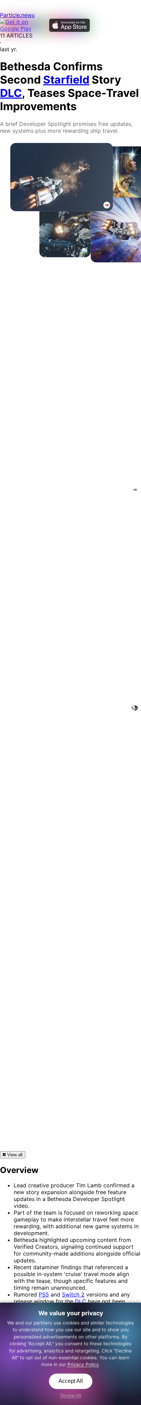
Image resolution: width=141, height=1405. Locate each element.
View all (14, 1154)
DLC (80, 1301)
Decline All (70, 1395)
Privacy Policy (83, 1364)
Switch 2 (73, 1294)
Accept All (71, 1381)
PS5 (44, 1294)
